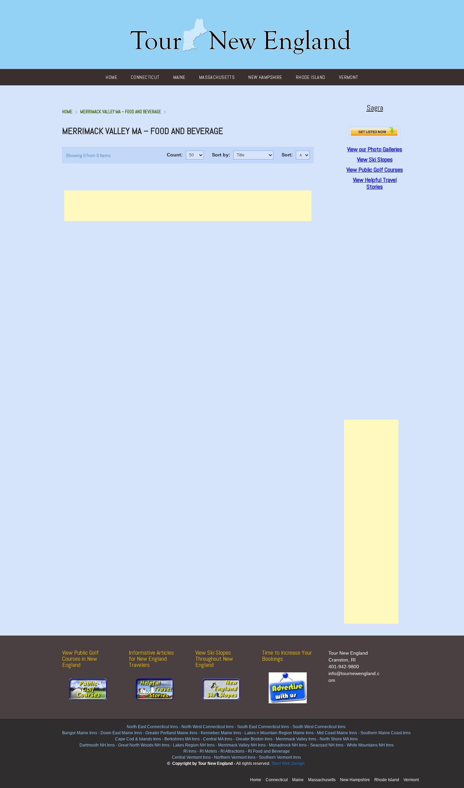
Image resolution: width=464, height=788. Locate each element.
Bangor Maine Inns (79, 733)
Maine (179, 77)
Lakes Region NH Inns (194, 745)
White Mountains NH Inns (370, 745)
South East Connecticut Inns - (264, 726)
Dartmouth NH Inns (97, 745)
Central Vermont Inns (191, 757)
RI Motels (208, 751)
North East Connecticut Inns (152, 726)
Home (111, 77)
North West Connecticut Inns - (209, 726)
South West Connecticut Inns (318, 726)
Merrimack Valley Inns (296, 739)
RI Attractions (232, 751)
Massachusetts (217, 77)
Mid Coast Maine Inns (337, 733)
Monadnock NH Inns (287, 745)
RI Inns (189, 751)
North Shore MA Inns (339, 739)
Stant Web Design (288, 763)
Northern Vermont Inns (234, 757)
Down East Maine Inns (121, 733)
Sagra (375, 107)
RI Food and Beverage (269, 751)
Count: (175, 154)
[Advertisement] (187, 205)
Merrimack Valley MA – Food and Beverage (120, 112)
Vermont (348, 77)
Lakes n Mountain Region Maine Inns (279, 733)
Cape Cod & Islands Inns (138, 739)
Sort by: (221, 154)
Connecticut (145, 77)
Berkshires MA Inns (182, 739)
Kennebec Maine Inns (221, 733)
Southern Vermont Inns (280, 757)
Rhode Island (310, 77)
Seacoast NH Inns (326, 745)
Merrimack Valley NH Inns (242, 745)
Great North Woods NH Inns (143, 745)
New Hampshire (265, 77)
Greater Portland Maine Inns (170, 733)
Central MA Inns (217, 739)
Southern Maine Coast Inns (385, 733)
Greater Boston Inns (254, 739)
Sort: (287, 154)
